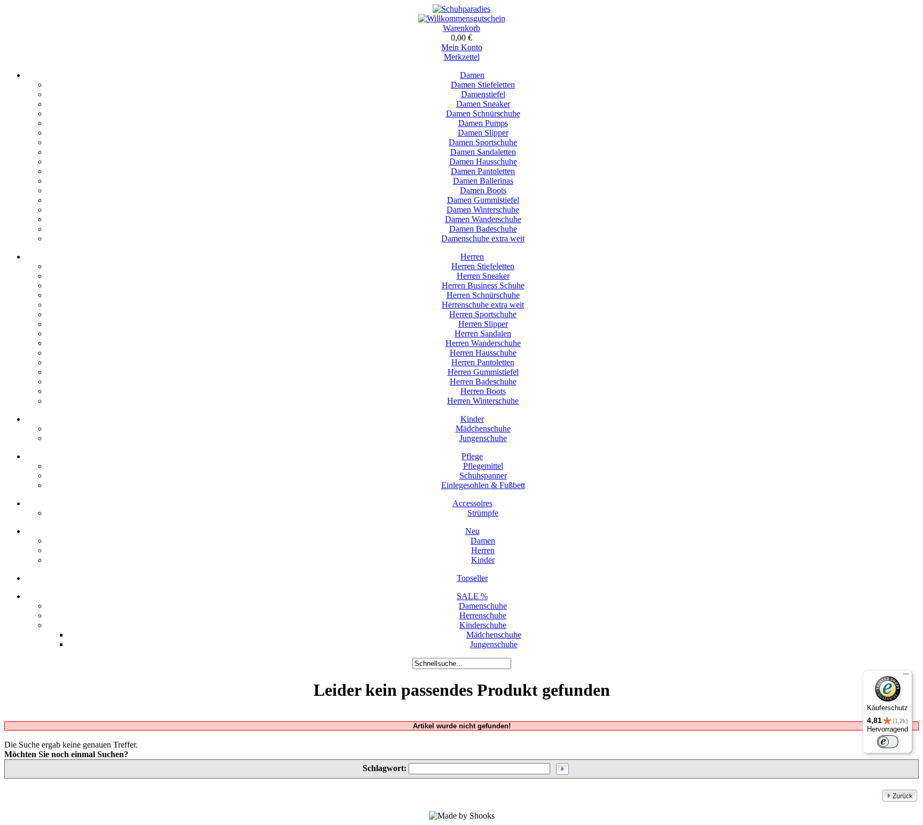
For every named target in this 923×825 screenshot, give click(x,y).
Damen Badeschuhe (483, 228)
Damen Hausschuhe (483, 161)
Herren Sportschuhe (483, 314)
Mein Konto (461, 47)
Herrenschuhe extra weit (483, 304)
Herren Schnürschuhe (483, 295)
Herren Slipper (483, 323)
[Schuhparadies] (461, 8)
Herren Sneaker (483, 275)
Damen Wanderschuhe (483, 219)
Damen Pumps (483, 123)
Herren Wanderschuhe (483, 343)
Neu (472, 531)
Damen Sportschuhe (483, 142)
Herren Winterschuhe (483, 400)
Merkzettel (462, 56)
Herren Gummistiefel (483, 371)
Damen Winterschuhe (483, 209)
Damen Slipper (483, 132)
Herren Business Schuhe (483, 285)
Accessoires (472, 503)
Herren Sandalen (483, 333)
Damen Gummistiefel (483, 200)
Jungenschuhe (483, 438)
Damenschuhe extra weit (483, 238)
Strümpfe (482, 512)
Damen (472, 75)
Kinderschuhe (482, 625)
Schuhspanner (483, 475)
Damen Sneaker (483, 103)
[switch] (887, 741)
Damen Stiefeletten (483, 84)
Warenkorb (461, 28)
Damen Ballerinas (483, 180)
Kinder (472, 418)
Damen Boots (483, 190)
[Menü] (905, 676)
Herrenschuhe (482, 615)
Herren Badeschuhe (483, 381)
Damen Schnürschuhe (483, 113)
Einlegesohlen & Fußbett (483, 485)
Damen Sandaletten (483, 151)
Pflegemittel (483, 465)
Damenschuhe (483, 605)
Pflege (472, 456)
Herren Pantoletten (482, 362)
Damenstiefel (483, 94)
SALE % (472, 596)
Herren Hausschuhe (483, 352)
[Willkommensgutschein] (461, 18)
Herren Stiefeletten (482, 266)
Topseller (472, 578)
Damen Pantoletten (483, 171)
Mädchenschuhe (483, 428)
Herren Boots (483, 391)
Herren (472, 256)
